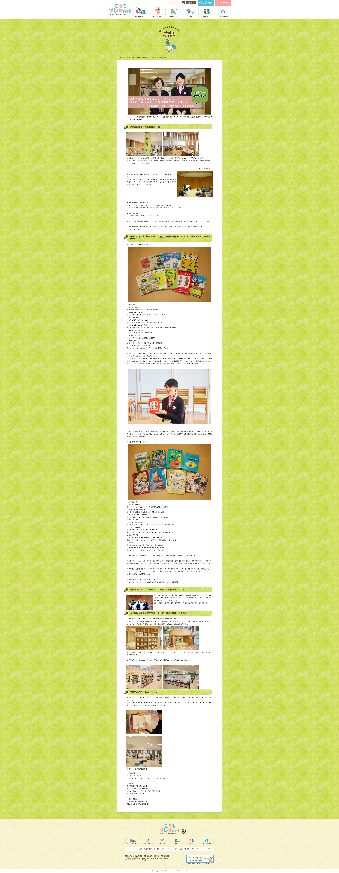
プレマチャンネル (172, 849)
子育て (190, 16)
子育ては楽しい (161, 849)
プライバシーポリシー (206, 849)
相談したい (206, 16)
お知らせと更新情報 (184, 849)
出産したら (173, 16)
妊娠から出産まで (157, 16)
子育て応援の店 (223, 16)
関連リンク (195, 849)
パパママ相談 (225, 3)
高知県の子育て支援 (149, 849)
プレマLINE (130, 849)
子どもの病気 (207, 3)
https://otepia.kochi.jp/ (134, 229)
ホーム (120, 57)
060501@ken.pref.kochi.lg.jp (137, 860)
